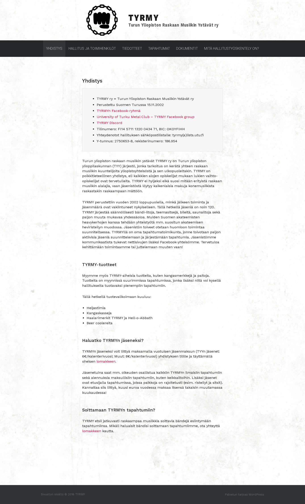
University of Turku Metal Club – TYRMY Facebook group (145, 117)
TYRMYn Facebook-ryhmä (118, 111)
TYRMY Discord (109, 123)
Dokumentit (187, 48)
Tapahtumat (159, 48)
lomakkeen (105, 361)
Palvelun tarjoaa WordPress (244, 494)
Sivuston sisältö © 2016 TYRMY (63, 494)
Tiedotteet (132, 48)
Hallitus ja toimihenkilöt (92, 48)
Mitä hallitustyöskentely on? (231, 48)
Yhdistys (54, 48)
